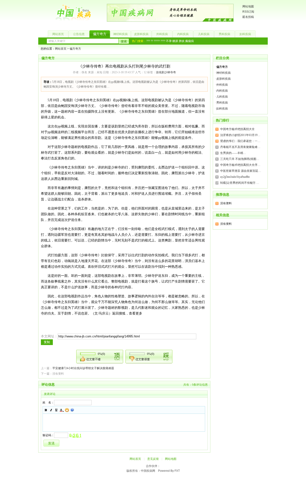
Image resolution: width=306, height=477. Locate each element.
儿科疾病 (203, 34)
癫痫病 (189, 41)
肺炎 (182, 41)
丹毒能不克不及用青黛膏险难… (240, 147)
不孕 (169, 41)
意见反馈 (153, 459)
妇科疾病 (245, 34)
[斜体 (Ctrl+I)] (51, 410)
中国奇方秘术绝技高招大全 (237, 129)
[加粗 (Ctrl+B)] (46, 410)
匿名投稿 (248, 17)
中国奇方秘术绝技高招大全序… (240, 165)
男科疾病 (224, 34)
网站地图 (248, 6)
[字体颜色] (61, 410)
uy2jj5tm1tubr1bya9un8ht (235, 176)
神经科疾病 (120, 34)
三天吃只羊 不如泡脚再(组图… (239, 159)
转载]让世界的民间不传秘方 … (239, 182)
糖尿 (175, 41)
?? (152, 41)
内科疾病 (183, 34)
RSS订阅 (248, 11)
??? (148, 41)
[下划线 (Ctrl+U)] (56, 410)
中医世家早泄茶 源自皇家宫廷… (240, 171)
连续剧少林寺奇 (166, 72)
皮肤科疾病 (141, 34)
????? (157, 41)
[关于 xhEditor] (72, 410)
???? (162, 41)
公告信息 (79, 34)
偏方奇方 (99, 34)
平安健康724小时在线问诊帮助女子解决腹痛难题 (83, 368)
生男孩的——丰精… (233, 153)
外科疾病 (162, 34)
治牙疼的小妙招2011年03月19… (240, 135)
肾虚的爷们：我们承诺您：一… (240, 141)
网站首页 (58, 34)
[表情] (67, 410)
